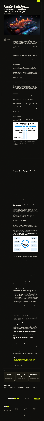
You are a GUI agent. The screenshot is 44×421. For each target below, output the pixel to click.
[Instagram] (7, 410)
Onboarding (16, 408)
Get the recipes (37, 398)
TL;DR (5, 38)
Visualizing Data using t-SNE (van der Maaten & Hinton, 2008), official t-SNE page (23, 361)
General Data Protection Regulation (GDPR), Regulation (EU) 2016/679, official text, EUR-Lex (25, 359)
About (33, 407)
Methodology (34, 408)
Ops (15, 410)
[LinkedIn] (6, 410)
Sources (5, 40)
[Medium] (10, 410)
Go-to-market (16, 407)
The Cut (25, 409)
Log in (33, 410)
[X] (4, 410)
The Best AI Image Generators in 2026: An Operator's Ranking (29, 387)
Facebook (21, 365)
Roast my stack (25, 407)
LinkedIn (18, 365)
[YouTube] (9, 410)
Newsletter (34, 409)
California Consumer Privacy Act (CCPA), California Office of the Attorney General (24, 360)
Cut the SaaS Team (6, 13)
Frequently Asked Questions (7, 39)
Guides (25, 410)
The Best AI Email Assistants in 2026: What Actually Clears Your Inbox (13, 387)
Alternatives (25, 408)
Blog (24, 414)
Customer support (17, 409)
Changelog (25, 415)
